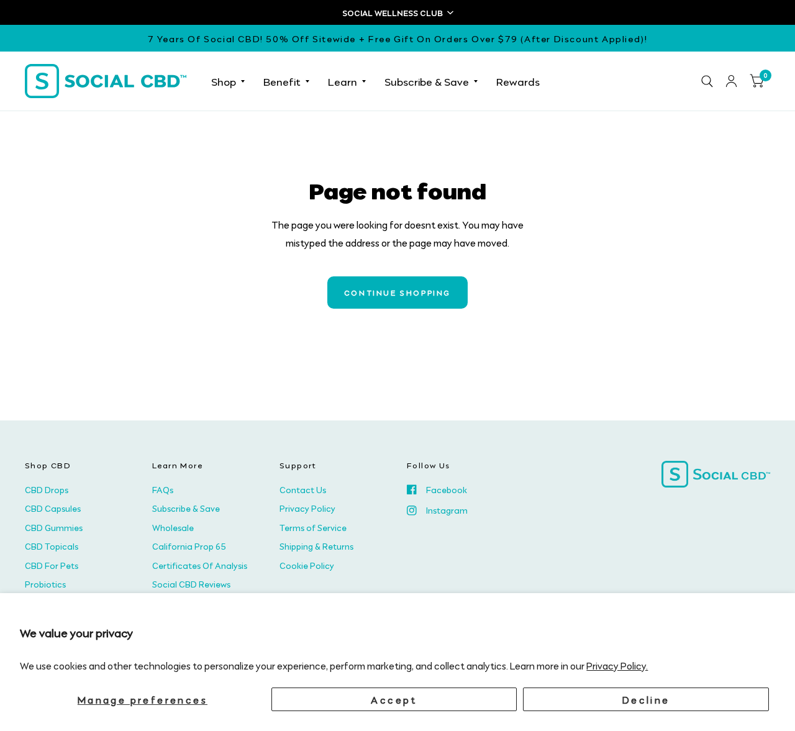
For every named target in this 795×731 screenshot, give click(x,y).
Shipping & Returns (316, 546)
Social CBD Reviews (191, 583)
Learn (342, 81)
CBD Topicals (51, 546)
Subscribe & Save (426, 81)
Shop (223, 81)
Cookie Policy (306, 565)
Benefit (282, 81)
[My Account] (731, 81)
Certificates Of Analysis (199, 565)
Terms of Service (313, 527)
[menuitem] (228, 81)
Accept (394, 699)
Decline (646, 699)
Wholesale (173, 527)
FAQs (162, 489)
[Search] (707, 81)
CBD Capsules (53, 508)
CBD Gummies (54, 527)
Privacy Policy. (617, 665)
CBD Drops (46, 489)
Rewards (518, 81)
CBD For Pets (51, 565)
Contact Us (302, 489)
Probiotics (45, 583)
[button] (397, 12)
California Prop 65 (189, 546)
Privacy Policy (307, 508)
